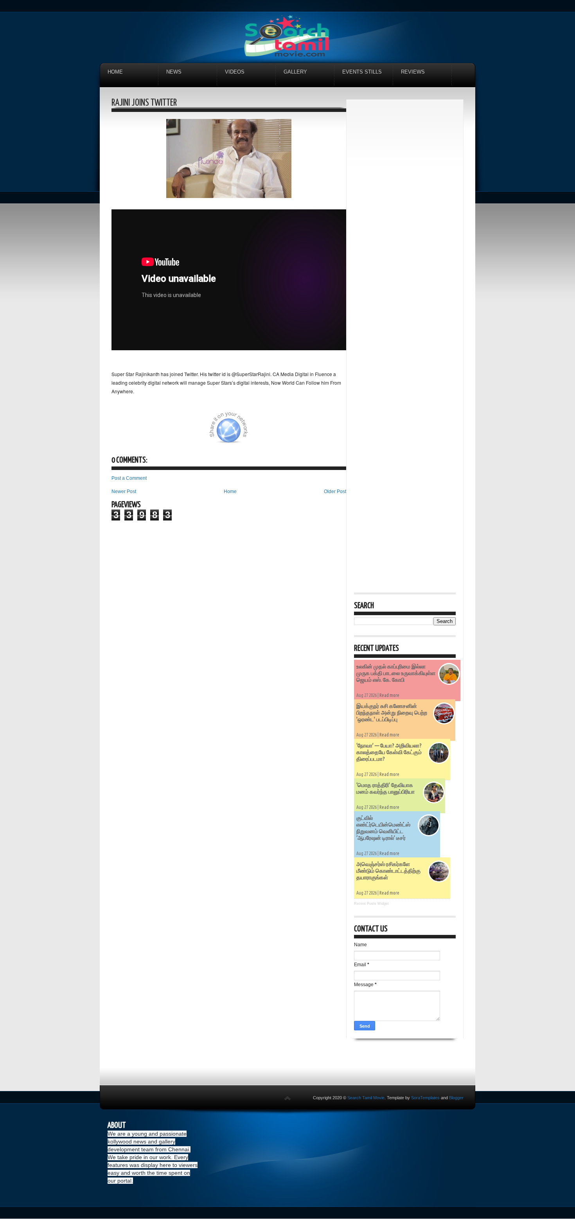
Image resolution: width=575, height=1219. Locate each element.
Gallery (295, 72)
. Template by (412, 1097)
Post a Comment (129, 478)
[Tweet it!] (161, 432)
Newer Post (123, 491)
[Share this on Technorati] (122, 432)
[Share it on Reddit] (333, 432)
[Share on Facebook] (200, 432)
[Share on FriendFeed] (314, 432)
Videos (234, 72)
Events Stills (362, 72)
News (173, 72)
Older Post (335, 491)
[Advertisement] (405, 224)
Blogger (456, 1097)
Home (115, 72)
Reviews (413, 72)
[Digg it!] (141, 432)
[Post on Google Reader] (294, 432)
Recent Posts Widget (371, 904)
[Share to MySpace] (275, 432)
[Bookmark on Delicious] (180, 432)
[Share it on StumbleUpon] (255, 432)
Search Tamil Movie (366, 1097)
